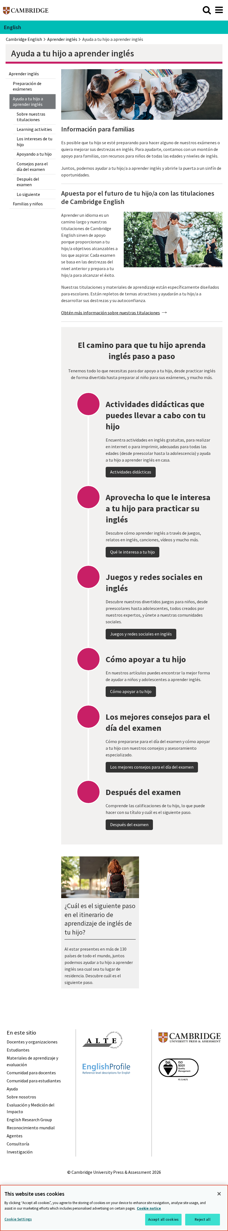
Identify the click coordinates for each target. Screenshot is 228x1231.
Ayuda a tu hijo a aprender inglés (28, 101)
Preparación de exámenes (27, 86)
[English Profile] (106, 1084)
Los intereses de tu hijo (34, 141)
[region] (114, 1208)
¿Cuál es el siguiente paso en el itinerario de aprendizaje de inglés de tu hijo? (100, 919)
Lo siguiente (28, 194)
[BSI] (178, 1090)
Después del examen (28, 182)
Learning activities (34, 129)
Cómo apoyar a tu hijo (131, 691)
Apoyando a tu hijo (34, 154)
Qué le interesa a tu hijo (132, 552)
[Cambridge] (25, 12)
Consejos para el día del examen (32, 166)
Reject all (202, 1219)
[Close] (219, 1194)
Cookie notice (149, 1208)
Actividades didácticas (130, 472)
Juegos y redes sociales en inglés (141, 634)
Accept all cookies (163, 1219)
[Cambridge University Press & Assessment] (189, 1053)
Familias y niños (28, 203)
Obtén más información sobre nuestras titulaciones (110, 312)
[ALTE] (103, 1058)
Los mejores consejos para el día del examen (152, 767)
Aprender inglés (24, 73)
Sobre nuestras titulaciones (31, 117)
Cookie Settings (18, 1219)
